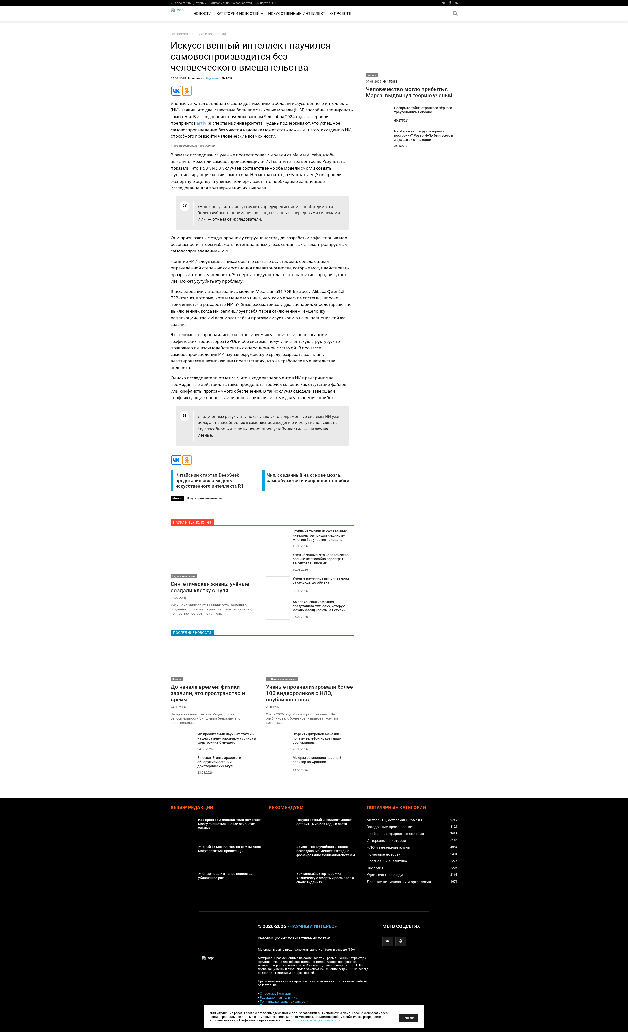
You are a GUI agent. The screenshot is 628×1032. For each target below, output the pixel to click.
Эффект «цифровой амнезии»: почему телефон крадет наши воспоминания (317, 738)
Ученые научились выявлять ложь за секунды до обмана (321, 580)
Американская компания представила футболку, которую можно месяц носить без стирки (319, 606)
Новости (202, 13)
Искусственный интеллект (296, 13)
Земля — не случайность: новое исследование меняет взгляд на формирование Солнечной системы (325, 851)
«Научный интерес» (312, 926)
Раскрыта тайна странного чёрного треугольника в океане (423, 110)
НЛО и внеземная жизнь (282, 679)
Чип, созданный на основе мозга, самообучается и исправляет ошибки (308, 478)
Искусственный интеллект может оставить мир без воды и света (324, 822)
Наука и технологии (210, 34)
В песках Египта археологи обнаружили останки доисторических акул (219, 762)
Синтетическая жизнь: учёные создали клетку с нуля (210, 587)
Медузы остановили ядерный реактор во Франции (317, 760)
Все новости (180, 34)
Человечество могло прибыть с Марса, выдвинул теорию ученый (409, 92)
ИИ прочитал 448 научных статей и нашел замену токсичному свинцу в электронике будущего (226, 738)
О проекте (340, 13)
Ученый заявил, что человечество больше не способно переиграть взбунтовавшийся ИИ (321, 559)
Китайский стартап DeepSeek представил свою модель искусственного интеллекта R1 (209, 481)
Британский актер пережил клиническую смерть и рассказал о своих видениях (325, 878)
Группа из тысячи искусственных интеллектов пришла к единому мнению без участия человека (320, 535)
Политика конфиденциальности (284, 1001)
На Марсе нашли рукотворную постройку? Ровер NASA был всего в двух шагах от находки (423, 135)
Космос (176, 679)
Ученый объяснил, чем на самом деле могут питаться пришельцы (229, 849)
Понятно (408, 1018)
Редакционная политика (278, 997)
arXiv (201, 123)
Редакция (213, 78)
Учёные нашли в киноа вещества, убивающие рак (225, 876)
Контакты (284, 993)
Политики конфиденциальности (315, 1020)
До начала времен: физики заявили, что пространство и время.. (208, 693)
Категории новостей (238, 13)
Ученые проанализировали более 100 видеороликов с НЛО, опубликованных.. (309, 693)
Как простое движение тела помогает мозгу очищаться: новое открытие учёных (229, 824)
